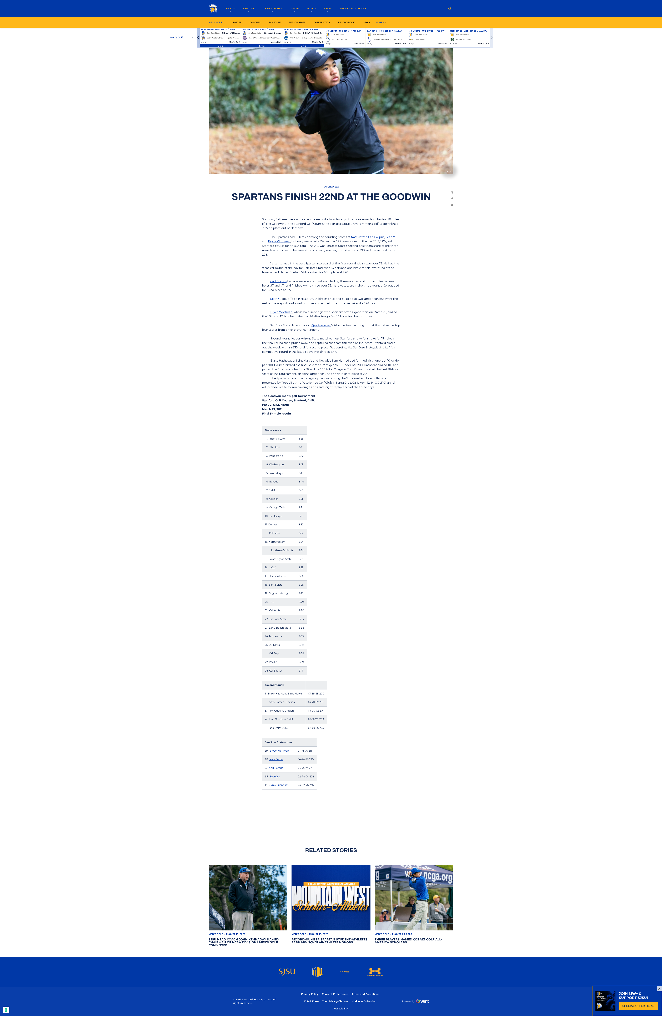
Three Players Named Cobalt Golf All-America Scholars (408, 941)
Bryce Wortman (279, 241)
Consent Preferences (335, 994)
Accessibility (340, 1008)
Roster (237, 22)
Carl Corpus (376, 237)
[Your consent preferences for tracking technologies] (6, 1010)
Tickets (311, 8)
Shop (327, 8)
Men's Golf (216, 934)
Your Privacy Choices (335, 1001)
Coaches (255, 22)
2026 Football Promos (353, 8)
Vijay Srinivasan (321, 325)
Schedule (275, 22)
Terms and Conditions (365, 994)
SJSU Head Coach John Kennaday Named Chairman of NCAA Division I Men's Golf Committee (244, 942)
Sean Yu (391, 237)
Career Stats (322, 22)
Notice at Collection (364, 1001)
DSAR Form (311, 1001)
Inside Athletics (273, 8)
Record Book (346, 22)
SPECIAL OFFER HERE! (640, 1007)
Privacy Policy (309, 994)
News (366, 22)
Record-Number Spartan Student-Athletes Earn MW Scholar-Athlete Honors (329, 941)
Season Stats (298, 22)
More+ (380, 22)
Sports (230, 8)
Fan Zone (248, 8)
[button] (198, 38)
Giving (295, 8)
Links (220, 46)
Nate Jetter (359, 237)
